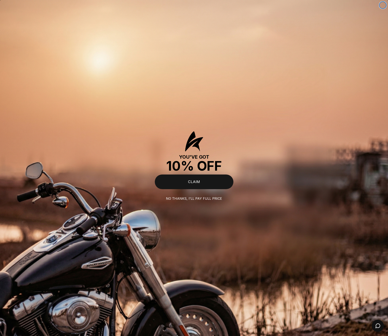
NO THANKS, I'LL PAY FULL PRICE (194, 198)
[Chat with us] (378, 326)
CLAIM (194, 182)
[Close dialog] (382, 5)
